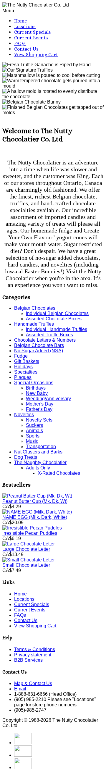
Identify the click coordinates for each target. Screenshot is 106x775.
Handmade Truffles (34, 324)
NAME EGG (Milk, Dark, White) (34, 517)
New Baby (37, 393)
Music (32, 441)
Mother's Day (39, 403)
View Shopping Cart (36, 54)
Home (20, 21)
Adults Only (38, 467)
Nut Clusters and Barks (38, 451)
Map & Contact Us (33, 683)
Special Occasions (33, 382)
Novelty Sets (39, 419)
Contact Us (26, 49)
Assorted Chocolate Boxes (54, 318)
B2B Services (28, 660)
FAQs (20, 43)
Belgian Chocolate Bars (39, 345)
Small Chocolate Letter (26, 565)
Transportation (41, 446)
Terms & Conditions (34, 649)
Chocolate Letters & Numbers (45, 340)
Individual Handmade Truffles (56, 329)
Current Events (31, 38)
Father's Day (39, 409)
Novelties (24, 414)
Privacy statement (32, 654)
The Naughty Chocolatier (40, 462)
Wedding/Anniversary (48, 398)
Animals (34, 430)
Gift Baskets (26, 361)
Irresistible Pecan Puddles (29, 533)
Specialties (25, 371)
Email (20, 688)
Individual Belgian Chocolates (57, 313)
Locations (25, 26)
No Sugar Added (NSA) (38, 350)
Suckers (34, 425)
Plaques (23, 377)
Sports (32, 435)
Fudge (21, 356)
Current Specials (32, 32)
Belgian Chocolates (34, 308)
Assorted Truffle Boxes (49, 334)
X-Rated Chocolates (59, 473)
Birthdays (36, 387)
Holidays (23, 366)
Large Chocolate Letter (26, 549)
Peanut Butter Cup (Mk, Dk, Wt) (34, 501)
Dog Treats (25, 457)
